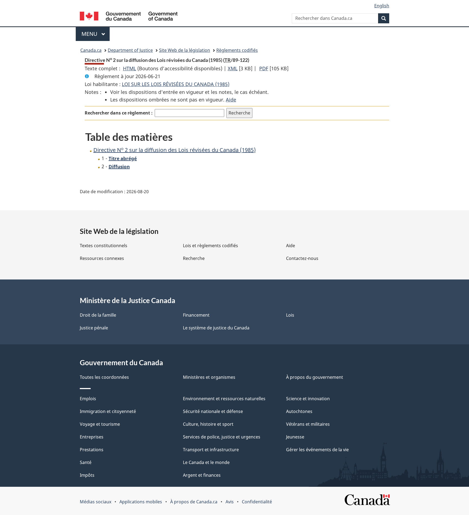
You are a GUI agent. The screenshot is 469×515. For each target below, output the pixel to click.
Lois (290, 315)
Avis (230, 502)
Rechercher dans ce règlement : (119, 113)
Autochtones (299, 411)
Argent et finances (202, 475)
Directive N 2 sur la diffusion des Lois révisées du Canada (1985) (174, 150)
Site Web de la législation (184, 50)
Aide (231, 99)
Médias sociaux (95, 502)
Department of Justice (130, 50)
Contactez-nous (302, 258)
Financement (196, 315)
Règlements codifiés (237, 50)
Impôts (87, 475)
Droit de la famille (98, 315)
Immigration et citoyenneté (108, 411)
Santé (85, 462)
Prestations (91, 450)
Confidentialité (257, 502)
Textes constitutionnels (103, 246)
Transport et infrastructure (211, 450)
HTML (129, 68)
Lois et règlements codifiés (210, 246)
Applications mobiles (140, 502)
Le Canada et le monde (206, 462)
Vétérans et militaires (308, 424)
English (381, 6)
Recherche (194, 258)
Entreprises (91, 437)
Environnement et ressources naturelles (224, 399)
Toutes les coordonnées (104, 377)
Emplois (88, 399)
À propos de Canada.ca (193, 502)
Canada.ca (91, 50)
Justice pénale (94, 328)
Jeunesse (295, 437)
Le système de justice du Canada (216, 328)
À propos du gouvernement (314, 377)
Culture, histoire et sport (208, 424)
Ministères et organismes (209, 377)
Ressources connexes (102, 258)
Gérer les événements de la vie (317, 450)
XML (232, 68)
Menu (95, 33)
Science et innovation (308, 399)
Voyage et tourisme (100, 424)
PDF (263, 68)
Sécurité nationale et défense (213, 411)
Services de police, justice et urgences (221, 437)
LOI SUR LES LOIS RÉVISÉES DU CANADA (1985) (175, 84)
